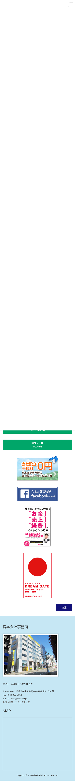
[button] (37, 444)
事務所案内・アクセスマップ (16, 702)
